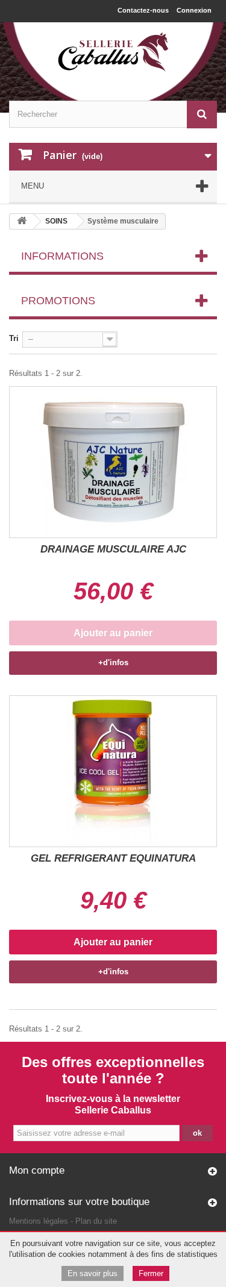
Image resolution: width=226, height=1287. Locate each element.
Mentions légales (38, 1221)
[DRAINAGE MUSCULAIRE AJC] (113, 462)
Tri (14, 338)
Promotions (58, 301)
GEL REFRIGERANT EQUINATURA (113, 858)
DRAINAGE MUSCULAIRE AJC (113, 549)
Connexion (194, 10)
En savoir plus (92, 1273)
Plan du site (96, 1221)
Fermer (151, 1273)
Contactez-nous (143, 10)
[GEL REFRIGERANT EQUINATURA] (113, 771)
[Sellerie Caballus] (113, 52)
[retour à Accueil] (21, 221)
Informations (62, 256)
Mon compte (36, 1170)
